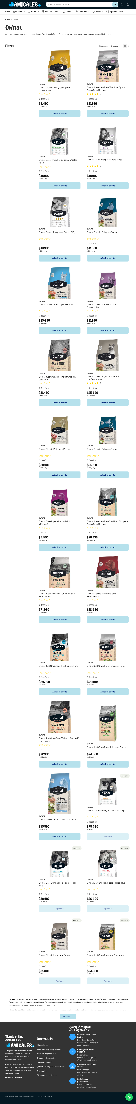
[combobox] (82, 4)
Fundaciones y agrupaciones (49, 1049)
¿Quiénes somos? (44, 1062)
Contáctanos (42, 1045)
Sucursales (41, 1071)
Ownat (42, 84)
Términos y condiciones (47, 1075)
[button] (115, 46)
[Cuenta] (122, 4)
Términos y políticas (45, 1096)
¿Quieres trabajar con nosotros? (50, 1066)
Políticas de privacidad (46, 1053)
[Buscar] (115, 4)
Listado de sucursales (13, 1077)
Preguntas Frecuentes (46, 1058)
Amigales (14, 1096)
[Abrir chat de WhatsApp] (129, 1097)
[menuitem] (121, 12)
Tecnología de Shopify (26, 1096)
